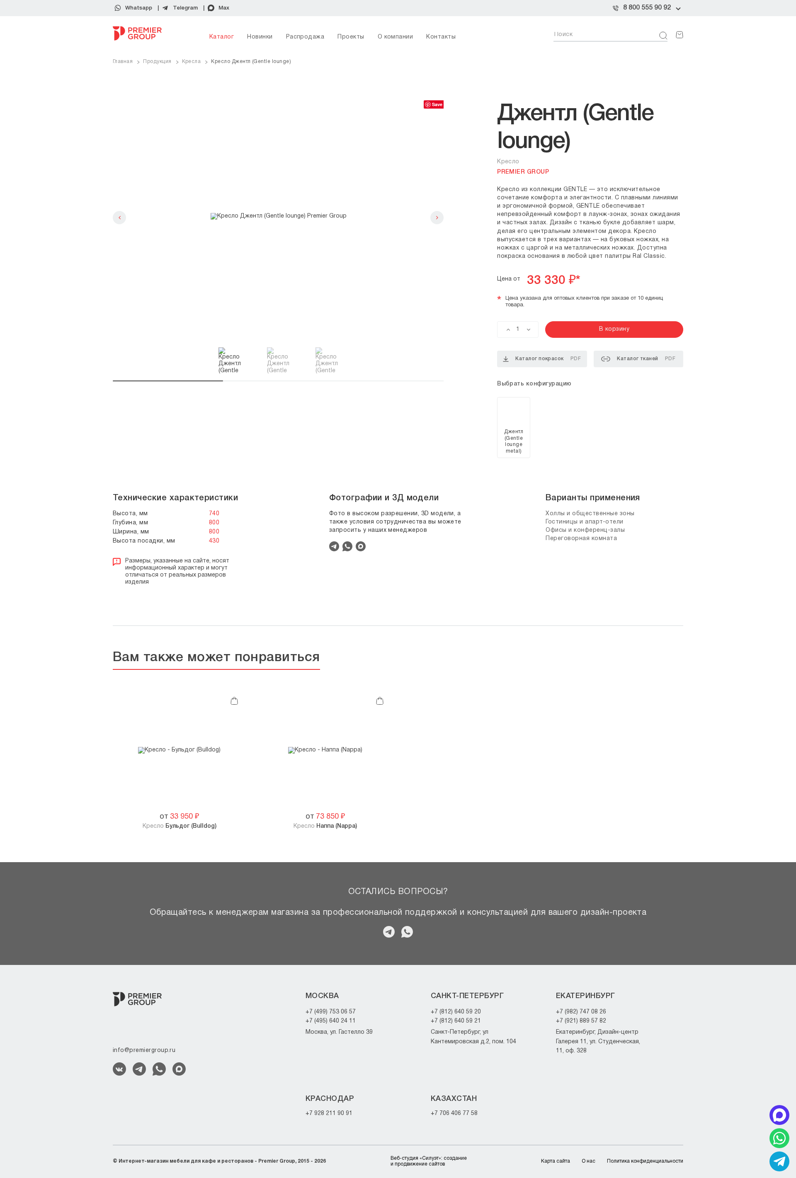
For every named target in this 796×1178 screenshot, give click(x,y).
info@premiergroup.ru (144, 1050)
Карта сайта (555, 1161)
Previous (119, 217)
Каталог (221, 37)
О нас (588, 1161)
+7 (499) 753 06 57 (331, 1012)
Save (437, 104)
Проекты (350, 37)
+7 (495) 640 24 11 (331, 1021)
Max (223, 8)
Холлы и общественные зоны (590, 513)
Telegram (185, 8)
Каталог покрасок (548, 358)
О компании (395, 37)
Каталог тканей (646, 358)
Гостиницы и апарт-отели (585, 522)
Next (437, 217)
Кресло (179, 826)
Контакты (441, 37)
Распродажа (305, 37)
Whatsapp (138, 8)
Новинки (259, 37)
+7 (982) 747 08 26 (581, 1012)
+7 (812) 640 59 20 (456, 1012)
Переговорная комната (581, 538)
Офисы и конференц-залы (585, 530)
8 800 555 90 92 (647, 8)
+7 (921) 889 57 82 (581, 1021)
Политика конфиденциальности (645, 1161)
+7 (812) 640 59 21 (456, 1021)
